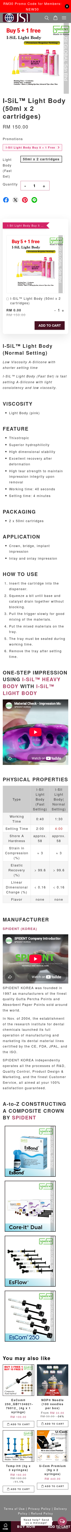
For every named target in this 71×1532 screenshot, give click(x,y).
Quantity (10, 184)
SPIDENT (24, 1117)
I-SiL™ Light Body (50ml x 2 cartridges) (35, 300)
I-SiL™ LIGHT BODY (28, 689)
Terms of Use (14, 1509)
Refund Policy (42, 1513)
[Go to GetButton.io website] (62, 1528)
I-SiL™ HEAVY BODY (32, 683)
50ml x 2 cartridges (41, 159)
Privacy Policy (39, 1509)
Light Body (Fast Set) (7, 168)
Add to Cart (49, 325)
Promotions (13, 138)
